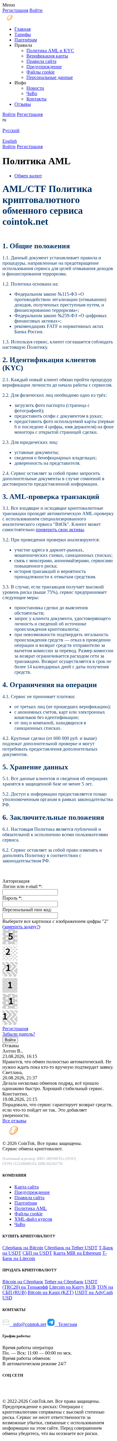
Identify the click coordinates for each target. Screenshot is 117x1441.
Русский (11, 130)
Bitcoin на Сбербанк (22, 1281)
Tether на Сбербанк (63, 1281)
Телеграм (66, 1324)
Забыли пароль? (18, 1033)
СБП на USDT (37, 1253)
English (9, 141)
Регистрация (15, 1028)
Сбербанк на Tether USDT (71, 1247)
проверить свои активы (60, 529)
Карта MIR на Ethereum (77, 1253)
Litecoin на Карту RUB (72, 1287)
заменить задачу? (21, 926)
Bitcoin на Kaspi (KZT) (51, 1292)
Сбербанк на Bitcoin (22, 1247)
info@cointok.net (28, 1324)
